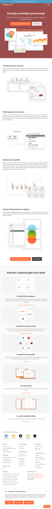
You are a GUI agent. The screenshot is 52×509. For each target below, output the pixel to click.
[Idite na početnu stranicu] (8, 5)
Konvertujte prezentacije (8, 461)
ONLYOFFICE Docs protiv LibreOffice (10, 479)
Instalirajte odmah (26, 421)
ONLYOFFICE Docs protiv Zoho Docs (10, 477)
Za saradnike (21, 461)
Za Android (28, 438)
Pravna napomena (39, 467)
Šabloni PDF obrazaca (7, 446)
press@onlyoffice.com (38, 477)
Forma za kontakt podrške (40, 464)
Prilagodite (18, 502)
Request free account (23, 455)
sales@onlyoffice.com (38, 474)
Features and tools (22, 454)
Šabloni (5, 444)
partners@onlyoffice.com (39, 475)
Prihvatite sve (28, 502)
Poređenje (5, 471)
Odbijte (9, 502)
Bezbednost (38, 444)
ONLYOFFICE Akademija (40, 459)
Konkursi (21, 466)
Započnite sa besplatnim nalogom (26, 305)
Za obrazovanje (23, 444)
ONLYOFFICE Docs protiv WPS (9, 481)
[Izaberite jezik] (49, 5)
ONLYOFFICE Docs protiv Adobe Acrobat (11, 482)
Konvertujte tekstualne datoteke (9, 457)
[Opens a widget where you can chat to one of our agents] (47, 506)
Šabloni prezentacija (7, 451)
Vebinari (37, 460)
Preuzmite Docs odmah (26, 333)
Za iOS (35, 438)
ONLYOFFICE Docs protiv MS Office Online (11, 474)
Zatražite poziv (30, 479)
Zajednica (37, 455)
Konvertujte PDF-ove (7, 462)
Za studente (21, 446)
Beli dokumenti (38, 462)
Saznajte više (26, 361)
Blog (3, 468)
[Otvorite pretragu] (46, 5)
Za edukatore (21, 448)
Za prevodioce (22, 463)
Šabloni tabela (5, 450)
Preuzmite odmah (26, 392)
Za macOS (21, 438)
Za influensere (22, 464)
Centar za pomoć (38, 457)
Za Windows (6, 438)
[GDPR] (39, 449)
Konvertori (5, 455)
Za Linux (13, 438)
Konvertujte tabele (6, 459)
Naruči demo (37, 466)
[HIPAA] (36, 449)
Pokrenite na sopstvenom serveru (20, 23)
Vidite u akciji (37, 23)
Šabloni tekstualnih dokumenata (9, 448)
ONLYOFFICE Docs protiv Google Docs (10, 475)
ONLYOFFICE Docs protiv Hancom (9, 484)
